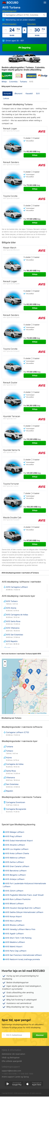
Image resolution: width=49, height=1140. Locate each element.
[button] (27, 681)
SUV (38, 93)
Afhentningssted (9, 11)
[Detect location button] (44, 15)
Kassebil (29, 93)
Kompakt (7, 93)
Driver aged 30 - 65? (15, 40)
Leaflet (32, 713)
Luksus (6, 98)
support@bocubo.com (11, 1071)
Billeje (34, 155)
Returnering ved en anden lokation (20, 20)
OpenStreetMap (42, 713)
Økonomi (18, 93)
